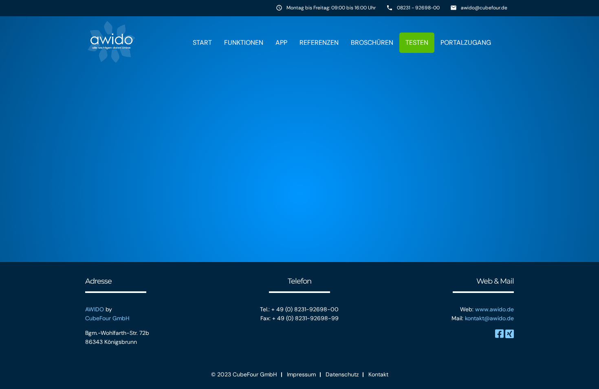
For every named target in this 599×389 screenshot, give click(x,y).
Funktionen (243, 42)
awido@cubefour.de (484, 7)
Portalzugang (465, 42)
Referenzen (319, 42)
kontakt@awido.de (489, 318)
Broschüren (372, 42)
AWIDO (94, 309)
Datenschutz (342, 374)
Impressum (301, 374)
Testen (416, 42)
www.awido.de (494, 309)
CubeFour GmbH (107, 318)
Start (202, 42)
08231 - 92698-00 (418, 7)
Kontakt (378, 374)
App (281, 42)
